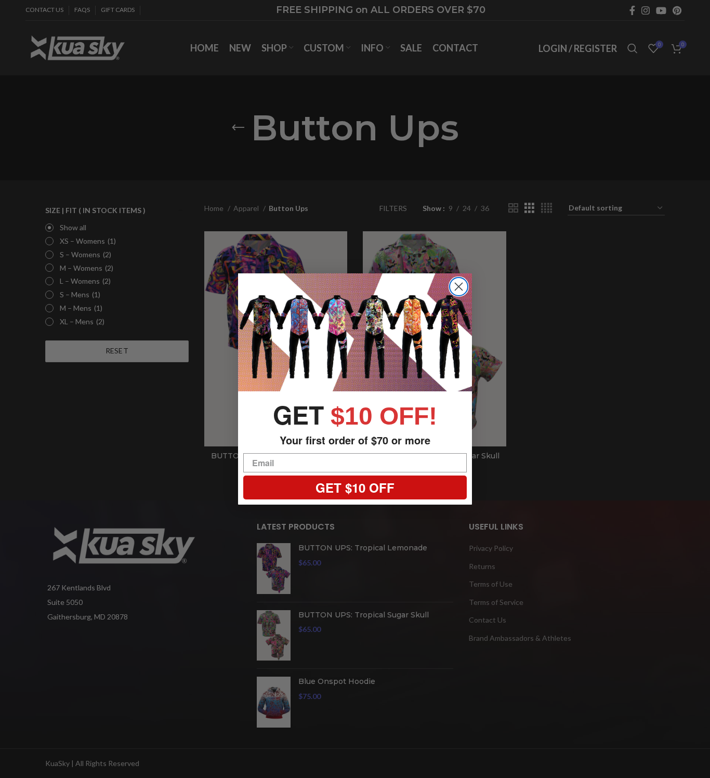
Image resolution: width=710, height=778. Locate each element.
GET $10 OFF (355, 487)
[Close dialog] (459, 287)
